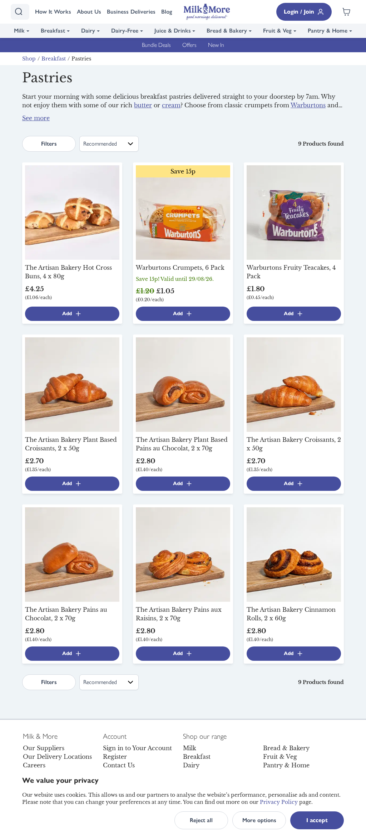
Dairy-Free (124, 30)
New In (216, 44)
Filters (49, 143)
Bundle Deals (156, 44)
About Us (89, 11)
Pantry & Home (327, 30)
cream (171, 105)
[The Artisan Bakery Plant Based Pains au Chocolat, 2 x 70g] (183, 383)
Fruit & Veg (277, 30)
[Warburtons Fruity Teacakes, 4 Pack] (294, 211)
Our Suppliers (43, 748)
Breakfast (53, 30)
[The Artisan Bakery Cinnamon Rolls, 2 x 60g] (294, 553)
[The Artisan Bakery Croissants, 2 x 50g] (294, 383)
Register (115, 756)
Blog (166, 11)
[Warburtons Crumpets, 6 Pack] (183, 211)
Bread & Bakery (227, 30)
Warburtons (308, 105)
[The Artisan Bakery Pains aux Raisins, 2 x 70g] (183, 553)
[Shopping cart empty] (346, 12)
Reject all (201, 820)
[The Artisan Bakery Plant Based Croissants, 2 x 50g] (72, 383)
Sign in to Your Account (137, 748)
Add (67, 314)
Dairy (88, 30)
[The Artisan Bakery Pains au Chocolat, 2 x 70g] (72, 553)
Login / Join (299, 11)
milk (168, 120)
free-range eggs (304, 120)
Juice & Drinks (172, 30)
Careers (34, 765)
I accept (317, 820)
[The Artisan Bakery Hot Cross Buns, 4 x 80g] (72, 211)
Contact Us (119, 765)
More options (259, 820)
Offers (189, 44)
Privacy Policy (279, 802)
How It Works (53, 11)
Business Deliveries (131, 11)
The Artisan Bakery (178, 113)
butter (143, 105)
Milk (19, 30)
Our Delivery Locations (57, 756)
